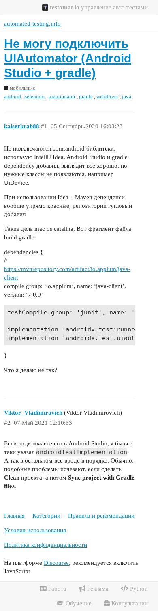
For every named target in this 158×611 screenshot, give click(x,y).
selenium (35, 96)
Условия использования (35, 530)
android (12, 96)
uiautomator (62, 96)
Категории (46, 515)
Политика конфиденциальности (45, 545)
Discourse (56, 562)
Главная (14, 515)
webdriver (107, 96)
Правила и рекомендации (101, 515)
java (126, 96)
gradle (86, 96)
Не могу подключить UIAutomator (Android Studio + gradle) (67, 58)
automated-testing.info (32, 23)
